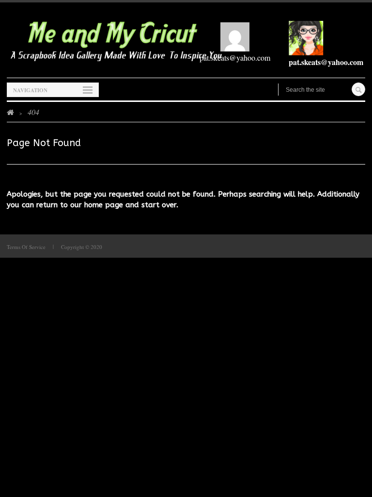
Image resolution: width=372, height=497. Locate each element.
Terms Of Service (26, 246)
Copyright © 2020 (81, 246)
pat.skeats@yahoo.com (235, 57)
